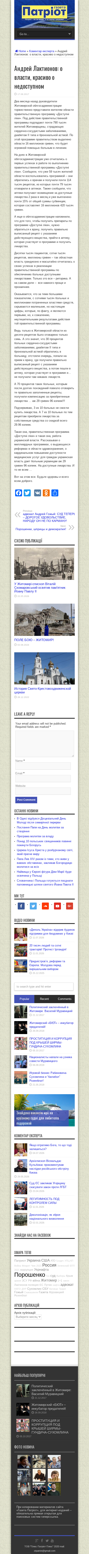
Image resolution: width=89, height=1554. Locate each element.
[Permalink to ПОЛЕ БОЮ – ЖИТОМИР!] (44, 635)
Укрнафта (41, 1269)
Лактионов (20, 1284)
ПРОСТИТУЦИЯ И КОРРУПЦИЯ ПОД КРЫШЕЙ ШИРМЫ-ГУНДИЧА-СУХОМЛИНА (50, 1042)
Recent (44, 999)
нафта (56, 1285)
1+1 (60, 1280)
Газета (43, 1292)
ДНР (24, 1289)
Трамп (62, 1289)
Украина (33, 1260)
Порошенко (29, 1275)
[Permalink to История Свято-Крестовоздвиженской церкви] (44, 683)
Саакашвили (31, 1292)
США (45, 1260)
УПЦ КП (69, 1260)
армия (17, 1280)
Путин (48, 1284)
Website (20, 785)
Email (18, 773)
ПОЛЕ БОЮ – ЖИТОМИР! (34, 640)
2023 (38, 1265)
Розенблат (20, 1295)
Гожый (18, 1292)
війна (36, 1280)
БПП (72, 1265)
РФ (30, 1280)
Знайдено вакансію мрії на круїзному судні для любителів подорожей (37, 1118)
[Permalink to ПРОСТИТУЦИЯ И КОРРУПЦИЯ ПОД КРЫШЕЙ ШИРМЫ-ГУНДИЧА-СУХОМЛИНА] (20, 1048)
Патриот (20, 1260)
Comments (65, 999)
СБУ (45, 1288)
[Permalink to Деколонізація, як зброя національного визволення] (20, 1225)
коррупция (26, 1269)
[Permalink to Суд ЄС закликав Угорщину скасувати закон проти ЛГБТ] (20, 1193)
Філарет (26, 1265)
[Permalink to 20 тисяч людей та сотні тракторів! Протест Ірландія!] (20, 955)
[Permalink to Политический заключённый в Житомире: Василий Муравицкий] (20, 1017)
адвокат (67, 1285)
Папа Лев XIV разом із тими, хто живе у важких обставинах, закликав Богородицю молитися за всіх (44, 862)
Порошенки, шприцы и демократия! (41, 528)
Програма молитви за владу (35, 836)
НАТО (17, 1289)
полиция (33, 1284)
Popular (24, 999)
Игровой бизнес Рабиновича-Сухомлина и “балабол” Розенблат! (48, 1076)
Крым (69, 1275)
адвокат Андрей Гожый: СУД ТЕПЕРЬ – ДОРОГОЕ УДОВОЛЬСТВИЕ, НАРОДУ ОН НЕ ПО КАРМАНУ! (49, 516)
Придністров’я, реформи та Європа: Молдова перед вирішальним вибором (47, 965)
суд (53, 1275)
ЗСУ (24, 1280)
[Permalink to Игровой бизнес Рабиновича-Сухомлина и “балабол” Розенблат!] (20, 1083)
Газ (47, 1276)
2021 (16, 1270)
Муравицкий (56, 1292)
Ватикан (53, 1289)
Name (19, 760)
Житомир (49, 1280)
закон (66, 1280)
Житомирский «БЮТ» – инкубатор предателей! (49, 1406)
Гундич (60, 1260)
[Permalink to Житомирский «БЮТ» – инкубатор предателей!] (20, 1033)
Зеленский (63, 1265)
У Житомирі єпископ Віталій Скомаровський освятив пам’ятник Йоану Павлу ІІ (39, 587)
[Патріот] (44, 17)
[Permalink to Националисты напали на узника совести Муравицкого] (20, 1067)
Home (22, 51)
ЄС (41, 1284)
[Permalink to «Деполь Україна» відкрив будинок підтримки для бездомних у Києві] (20, 939)
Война (17, 1265)
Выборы (60, 1276)
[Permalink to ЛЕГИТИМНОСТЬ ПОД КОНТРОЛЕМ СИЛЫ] (20, 1209)
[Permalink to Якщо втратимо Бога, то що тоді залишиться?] (20, 1155)
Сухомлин (34, 1288)
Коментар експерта (41, 51)
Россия (49, 1265)
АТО (53, 1260)
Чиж (33, 1265)
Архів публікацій (24, 1312)
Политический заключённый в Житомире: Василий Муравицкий (51, 1390)
